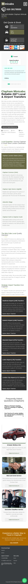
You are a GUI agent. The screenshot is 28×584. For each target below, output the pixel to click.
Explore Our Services (13, 453)
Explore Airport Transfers (9, 313)
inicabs (8, 3)
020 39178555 (14, 9)
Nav (25, 4)
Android (3, 550)
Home (15, 558)
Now (12, 32)
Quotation (14, 27)
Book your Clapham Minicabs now (10, 127)
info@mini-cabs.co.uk (6, 560)
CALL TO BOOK (13, 542)
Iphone (2, 552)
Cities (15, 563)
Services (15, 560)
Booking (14, 40)
